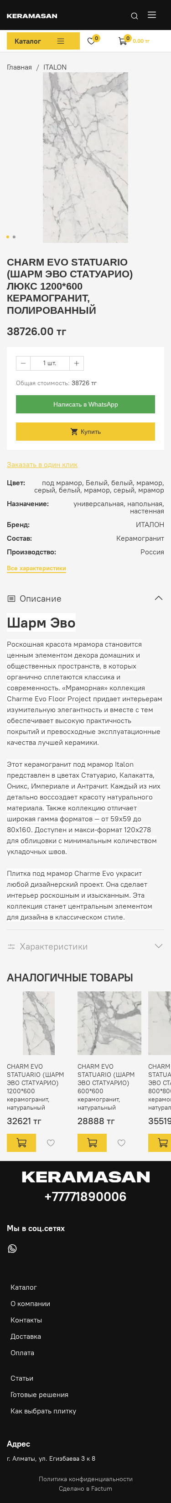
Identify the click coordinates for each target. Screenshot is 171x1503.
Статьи (21, 1377)
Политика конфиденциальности (86, 1479)
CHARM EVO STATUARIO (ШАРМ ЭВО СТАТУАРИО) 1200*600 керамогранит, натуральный (35, 1086)
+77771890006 (85, 1196)
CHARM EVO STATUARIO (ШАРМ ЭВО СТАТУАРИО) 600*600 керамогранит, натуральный (106, 1086)
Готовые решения (39, 1394)
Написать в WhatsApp (85, 404)
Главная (19, 66)
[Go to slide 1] (7, 237)
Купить (91, 431)
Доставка (25, 1336)
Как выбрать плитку (43, 1410)
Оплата (22, 1352)
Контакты (26, 1319)
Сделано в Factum (85, 1488)
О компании (30, 1303)
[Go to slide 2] (13, 237)
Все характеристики (36, 568)
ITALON (55, 66)
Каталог (28, 40)
